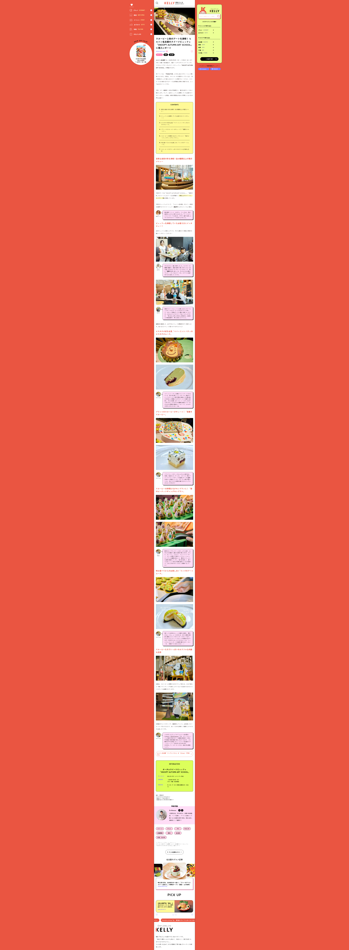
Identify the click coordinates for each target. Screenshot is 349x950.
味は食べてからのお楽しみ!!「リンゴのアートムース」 (175, 143)
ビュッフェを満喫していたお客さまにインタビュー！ (175, 117)
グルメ (165, 842)
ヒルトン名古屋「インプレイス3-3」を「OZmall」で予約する (173, 754)
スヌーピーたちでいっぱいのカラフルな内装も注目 (175, 150)
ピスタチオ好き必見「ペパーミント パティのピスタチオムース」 (175, 123)
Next (186, 871)
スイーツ (172, 842)
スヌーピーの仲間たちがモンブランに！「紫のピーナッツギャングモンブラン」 (175, 137)
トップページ (159, 842)
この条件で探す (209, 59)
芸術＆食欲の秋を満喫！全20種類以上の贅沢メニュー (175, 110)
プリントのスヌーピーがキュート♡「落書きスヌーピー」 (175, 130)
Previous (163, 871)
